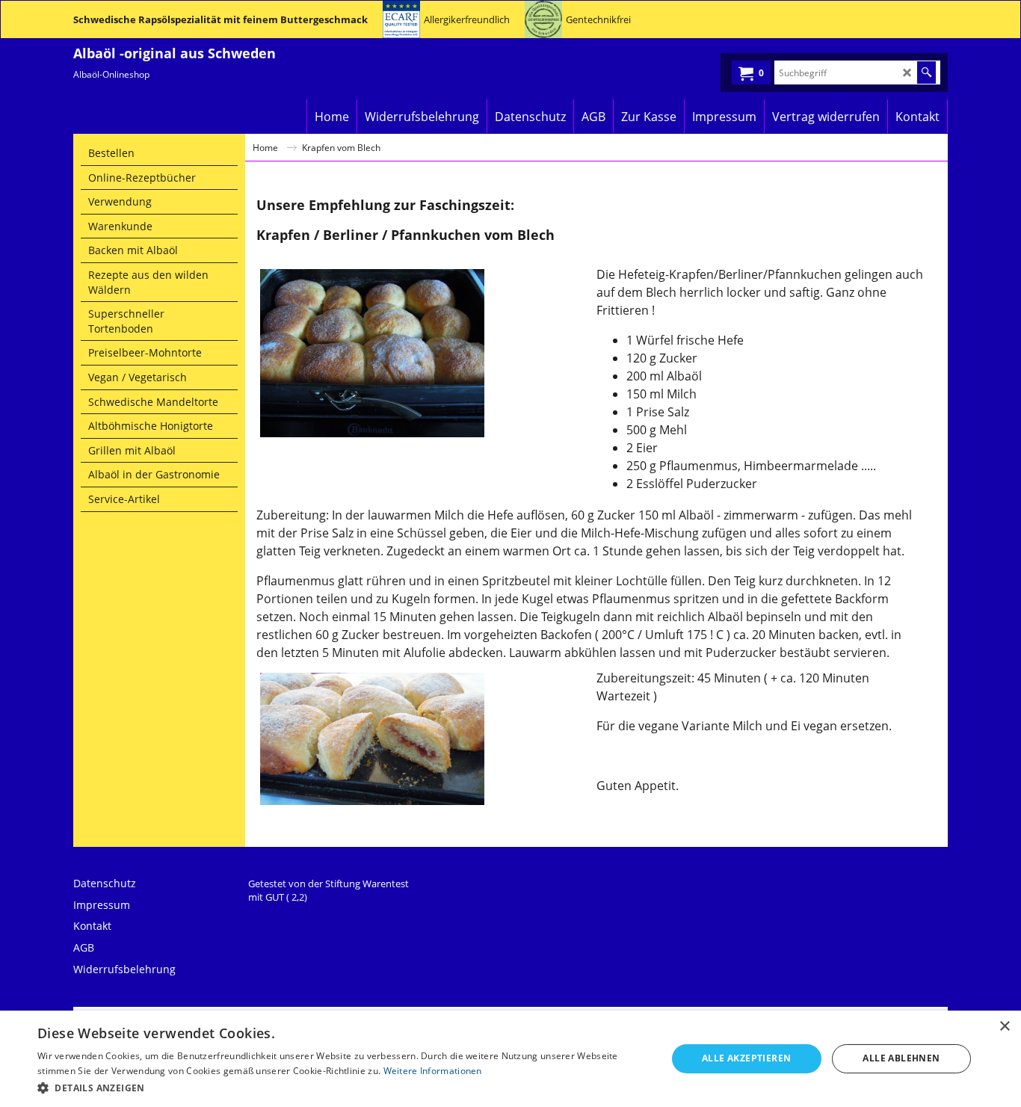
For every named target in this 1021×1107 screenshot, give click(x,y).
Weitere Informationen (432, 1070)
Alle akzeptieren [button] (746, 1058)
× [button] (1004, 1026)
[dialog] (510, 1059)
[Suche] (926, 72)
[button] (342, 1087)
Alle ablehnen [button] (901, 1058)
